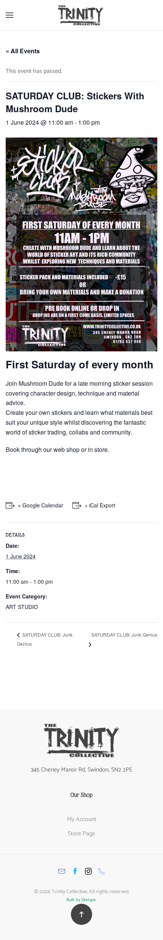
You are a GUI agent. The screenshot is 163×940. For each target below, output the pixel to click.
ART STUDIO (22, 607)
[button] (9, 15)
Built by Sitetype (81, 900)
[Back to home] (81, 15)
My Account (81, 819)
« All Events (23, 50)
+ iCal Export (100, 505)
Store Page (81, 834)
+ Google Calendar (40, 505)
